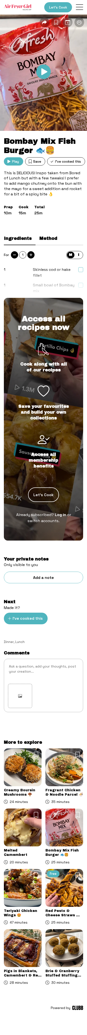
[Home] (17, 7)
